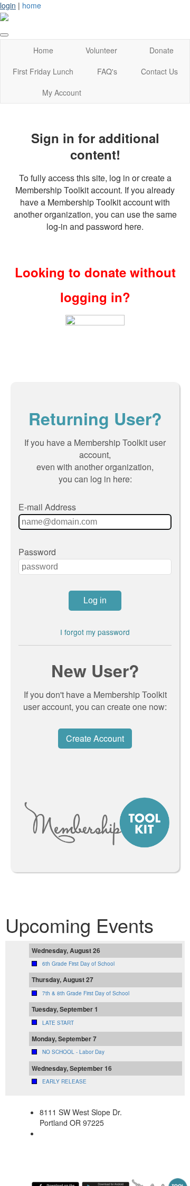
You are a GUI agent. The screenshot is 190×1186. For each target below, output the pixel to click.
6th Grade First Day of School (78, 963)
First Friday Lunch (43, 71)
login (8, 5)
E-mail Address (47, 507)
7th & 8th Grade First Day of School (85, 993)
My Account (61, 92)
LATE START (58, 1022)
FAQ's (107, 71)
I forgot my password (95, 632)
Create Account (95, 738)
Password (37, 552)
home (31, 5)
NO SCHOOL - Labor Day (73, 1052)
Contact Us (159, 71)
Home (43, 50)
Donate (161, 50)
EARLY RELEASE (64, 1081)
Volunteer (101, 50)
